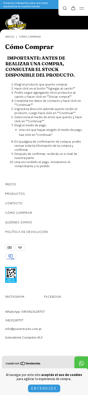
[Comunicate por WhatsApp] (81, 363)
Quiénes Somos (18, 222)
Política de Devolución (26, 232)
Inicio (9, 36)
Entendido (44, 388)
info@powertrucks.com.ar (23, 329)
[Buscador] (65, 8)
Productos (15, 194)
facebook (52, 297)
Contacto (14, 203)
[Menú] (82, 8)
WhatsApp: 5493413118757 (25, 312)
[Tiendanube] (23, 364)
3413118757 (14, 320)
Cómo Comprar (18, 213)
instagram (14, 297)
